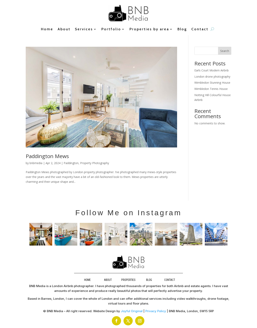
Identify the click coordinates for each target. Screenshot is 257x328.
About (64, 29)
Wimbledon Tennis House (211, 89)
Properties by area (149, 29)
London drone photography (212, 76)
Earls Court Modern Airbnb (211, 70)
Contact (199, 29)
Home (47, 29)
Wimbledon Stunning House (212, 82)
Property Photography (94, 163)
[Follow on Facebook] (116, 320)
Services (84, 29)
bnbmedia (36, 163)
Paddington (71, 163)
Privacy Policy (155, 311)
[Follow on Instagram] (139, 320)
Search (224, 51)
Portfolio (111, 29)
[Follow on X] (128, 320)
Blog (182, 29)
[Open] (41, 234)
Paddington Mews (47, 156)
